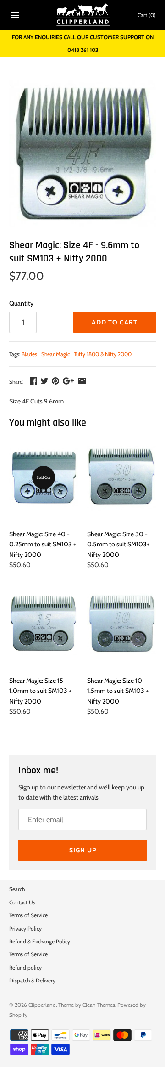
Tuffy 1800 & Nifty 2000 (103, 354)
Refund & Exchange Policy (39, 941)
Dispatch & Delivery (32, 980)
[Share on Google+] (68, 381)
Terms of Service (28, 915)
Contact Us (22, 902)
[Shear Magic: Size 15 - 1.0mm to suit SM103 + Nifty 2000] (43, 624)
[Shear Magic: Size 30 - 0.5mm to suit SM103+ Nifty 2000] (121, 477)
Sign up (82, 850)
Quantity (21, 303)
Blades (29, 354)
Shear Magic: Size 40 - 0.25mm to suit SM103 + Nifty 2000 (42, 544)
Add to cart (115, 322)
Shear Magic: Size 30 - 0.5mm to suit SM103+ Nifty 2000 (118, 544)
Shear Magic (55, 354)
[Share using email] (82, 381)
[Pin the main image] (55, 381)
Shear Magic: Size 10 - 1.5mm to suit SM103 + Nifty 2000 (117, 690)
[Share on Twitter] (44, 381)
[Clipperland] (82, 15)
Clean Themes (98, 1005)
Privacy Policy (25, 928)
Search (17, 889)
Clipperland (42, 1005)
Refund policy (25, 968)
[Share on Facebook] (33, 381)
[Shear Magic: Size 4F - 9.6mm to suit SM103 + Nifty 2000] (82, 153)
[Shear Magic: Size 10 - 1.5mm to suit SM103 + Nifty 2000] (121, 624)
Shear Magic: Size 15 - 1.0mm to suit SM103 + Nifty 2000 (40, 690)
